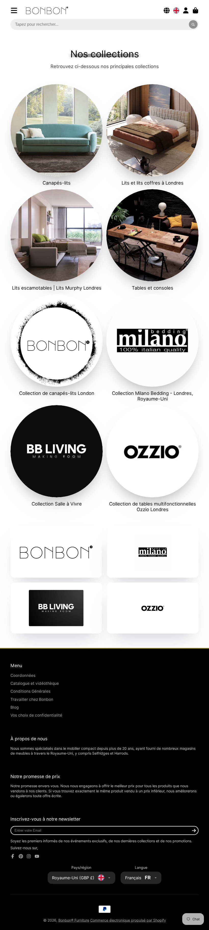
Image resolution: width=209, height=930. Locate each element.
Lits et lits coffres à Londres (152, 135)
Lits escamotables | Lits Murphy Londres (56, 240)
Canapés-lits (56, 135)
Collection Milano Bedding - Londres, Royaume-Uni (152, 348)
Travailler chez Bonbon (31, 699)
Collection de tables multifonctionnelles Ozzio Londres (152, 458)
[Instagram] (29, 856)
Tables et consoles (152, 240)
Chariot (195, 10)
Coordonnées (22, 675)
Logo (47, 10)
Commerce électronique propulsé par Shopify (128, 920)
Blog (14, 707)
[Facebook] (12, 856)
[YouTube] (37, 856)
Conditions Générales (30, 691)
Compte (186, 10)
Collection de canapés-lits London (56, 345)
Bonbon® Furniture (73, 920)
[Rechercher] (193, 24)
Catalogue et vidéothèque (34, 683)
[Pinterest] (21, 856)
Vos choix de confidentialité (36, 715)
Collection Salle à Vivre (56, 456)
